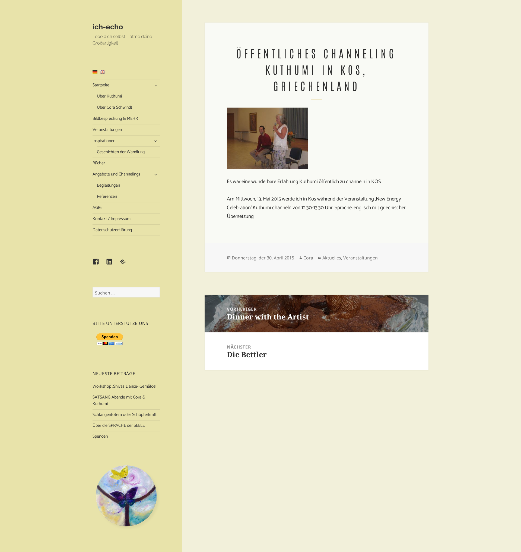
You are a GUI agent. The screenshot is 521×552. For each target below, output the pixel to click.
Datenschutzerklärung (112, 230)
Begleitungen (108, 185)
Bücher (99, 163)
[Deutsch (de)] (95, 72)
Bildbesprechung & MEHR (115, 118)
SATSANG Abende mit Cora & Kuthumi (119, 400)
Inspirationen (104, 141)
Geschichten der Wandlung (121, 152)
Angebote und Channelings (116, 174)
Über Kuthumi (109, 96)
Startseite (101, 85)
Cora (308, 258)
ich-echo (108, 27)
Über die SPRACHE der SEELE (119, 425)
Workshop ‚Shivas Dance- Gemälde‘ (124, 386)
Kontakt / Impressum (112, 218)
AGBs (97, 207)
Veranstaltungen (107, 129)
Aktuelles (331, 258)
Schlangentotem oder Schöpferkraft (125, 414)
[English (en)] (102, 72)
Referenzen (107, 196)
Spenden (100, 436)
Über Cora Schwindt (114, 107)
